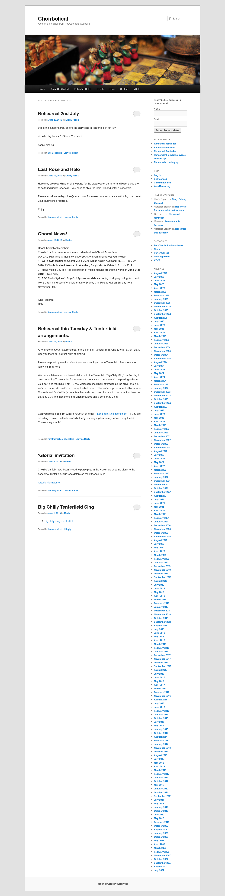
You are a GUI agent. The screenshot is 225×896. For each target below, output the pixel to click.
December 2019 (162, 566)
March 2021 (160, 514)
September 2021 (162, 491)
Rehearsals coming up (166, 162)
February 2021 (161, 517)
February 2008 (161, 851)
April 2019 (159, 595)
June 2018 (159, 632)
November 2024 (162, 351)
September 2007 (162, 862)
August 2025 (160, 317)
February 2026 (161, 295)
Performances (161, 252)
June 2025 (159, 325)
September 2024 (162, 358)
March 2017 (160, 688)
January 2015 (161, 729)
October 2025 (161, 310)
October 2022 (161, 443)
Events (100, 89)
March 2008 (160, 847)
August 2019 (160, 580)
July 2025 (159, 321)
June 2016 (159, 707)
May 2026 (159, 284)
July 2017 (159, 673)
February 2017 (161, 692)
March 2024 (160, 380)
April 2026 (159, 288)
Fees (112, 89)
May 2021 (159, 506)
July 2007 (159, 870)
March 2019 (160, 599)
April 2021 (159, 510)
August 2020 (160, 540)
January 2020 (161, 562)
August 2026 (160, 273)
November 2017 (162, 658)
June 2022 (159, 458)
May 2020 (159, 547)
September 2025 (162, 313)
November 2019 (162, 569)
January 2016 (161, 714)
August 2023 (160, 406)
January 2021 (161, 521)
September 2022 (162, 447)
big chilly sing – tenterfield (59, 521)
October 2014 (161, 733)
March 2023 (160, 425)
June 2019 (159, 588)
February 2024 (161, 384)
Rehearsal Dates (82, 89)
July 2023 (159, 410)
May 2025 (159, 328)
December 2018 (162, 610)
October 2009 (161, 825)
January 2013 (161, 777)
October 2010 (161, 810)
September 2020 (162, 536)
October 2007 (161, 859)
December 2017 (162, 655)
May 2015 (159, 725)
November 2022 (162, 440)
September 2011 (162, 796)
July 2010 (159, 814)
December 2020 (162, 525)
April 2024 (159, 377)
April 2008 (159, 844)
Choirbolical (53, 18)
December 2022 (162, 436)
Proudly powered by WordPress (112, 883)
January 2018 (161, 651)
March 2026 (160, 291)
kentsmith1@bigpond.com (112, 413)
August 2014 (160, 736)
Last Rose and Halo (59, 169)
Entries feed (160, 178)
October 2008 (161, 836)
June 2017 (159, 677)
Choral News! (52, 233)
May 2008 (159, 840)
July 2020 (159, 543)
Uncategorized (54, 152)
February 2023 (161, 428)
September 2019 (162, 577)
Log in (157, 175)
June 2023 (159, 414)
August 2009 (160, 829)
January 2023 (161, 432)
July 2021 (159, 499)
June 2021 (159, 503)
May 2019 (159, 592)
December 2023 (162, 391)
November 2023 (162, 395)
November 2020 (162, 529)
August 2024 (160, 362)
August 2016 (160, 699)
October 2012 (161, 781)
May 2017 (159, 681)
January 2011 (161, 807)
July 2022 (159, 454)
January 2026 (161, 299)
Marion (68, 240)
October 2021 (161, 488)
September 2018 (162, 621)
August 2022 (160, 451)
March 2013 (160, 770)
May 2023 (159, 417)
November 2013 (162, 747)
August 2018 (160, 625)
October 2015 (161, 718)
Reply (67, 529)
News (157, 249)
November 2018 (162, 614)
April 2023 (159, 421)
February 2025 (161, 339)
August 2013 (160, 755)
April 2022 (159, 466)
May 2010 (159, 818)
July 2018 (159, 629)
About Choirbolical (59, 89)
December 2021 (162, 480)
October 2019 (161, 573)
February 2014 (161, 740)
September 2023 (162, 402)
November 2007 (162, 855)
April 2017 (159, 684)
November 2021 (162, 484)
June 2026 (159, 280)
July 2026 (159, 276)
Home (42, 89)
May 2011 (159, 803)
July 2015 (159, 721)
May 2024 (159, 373)
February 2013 (161, 773)
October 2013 (161, 751)
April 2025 (159, 332)
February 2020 (161, 558)
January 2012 (161, 788)
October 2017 (161, 662)
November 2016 (162, 695)
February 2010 (161, 822)
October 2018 (161, 618)
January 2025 (161, 343)
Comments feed (162, 182)
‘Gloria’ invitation (56, 455)
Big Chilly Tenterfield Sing (66, 506)
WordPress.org (162, 186)
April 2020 (159, 551)
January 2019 (161, 606)
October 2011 (161, 792)
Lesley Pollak (72, 119)
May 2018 (159, 636)
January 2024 (161, 388)
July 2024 (159, 365)
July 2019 (159, 584)
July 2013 (159, 758)
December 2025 (162, 302)
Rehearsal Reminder (165, 143)
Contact (124, 89)
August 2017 (160, 669)
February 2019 (161, 603)
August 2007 (160, 866)
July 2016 (159, 703)
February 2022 (161, 473)
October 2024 (161, 354)
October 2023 (161, 399)
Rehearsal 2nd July (58, 113)
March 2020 (160, 555)
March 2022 (160, 469)
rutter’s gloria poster (49, 482)
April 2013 (159, 766)
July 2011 (159, 799)
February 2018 (161, 647)
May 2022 (159, 462)
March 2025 (160, 336)
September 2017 (162, 666)
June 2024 (159, 369)
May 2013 (159, 762)
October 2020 (161, 532)
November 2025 (162, 306)
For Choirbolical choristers (60, 438)
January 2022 (161, 477)
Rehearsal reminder (164, 147)
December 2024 (162, 347)
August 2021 (160, 495)
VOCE (137, 89)
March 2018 (160, 644)
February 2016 (161, 710)
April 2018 (159, 640)
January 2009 (161, 833)
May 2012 (159, 784)
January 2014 (161, 744)
